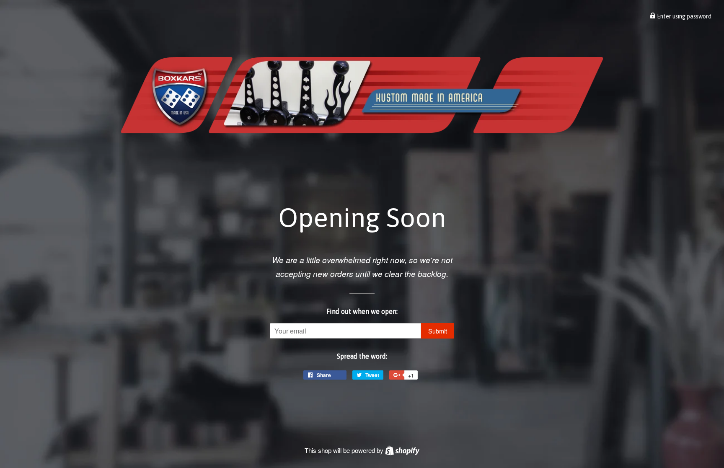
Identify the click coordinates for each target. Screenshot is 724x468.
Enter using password (683, 16)
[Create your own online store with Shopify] (402, 450)
